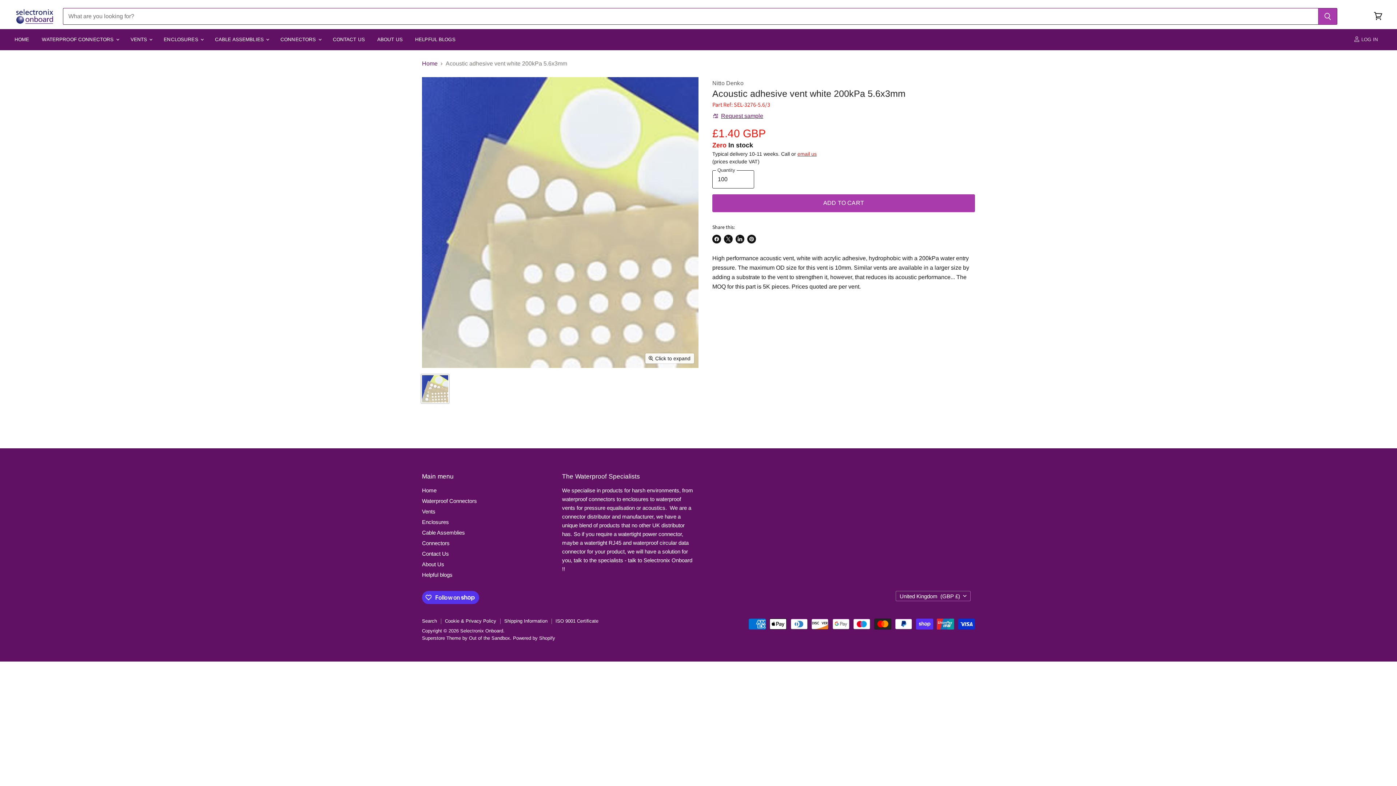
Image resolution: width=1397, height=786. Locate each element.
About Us (390, 39)
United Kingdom (930, 596)
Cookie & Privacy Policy (470, 621)
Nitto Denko (728, 83)
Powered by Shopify (534, 638)
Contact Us (349, 39)
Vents (140, 39)
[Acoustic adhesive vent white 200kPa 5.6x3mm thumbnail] (435, 388)
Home (22, 39)
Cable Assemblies (240, 39)
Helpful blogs (435, 39)
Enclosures (181, 39)
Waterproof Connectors (78, 39)
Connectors (298, 39)
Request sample (742, 116)
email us (807, 154)
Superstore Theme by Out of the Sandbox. (467, 638)
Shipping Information (526, 621)
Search (429, 621)
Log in (1369, 39)
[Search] (1327, 16)
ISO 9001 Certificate (577, 621)
